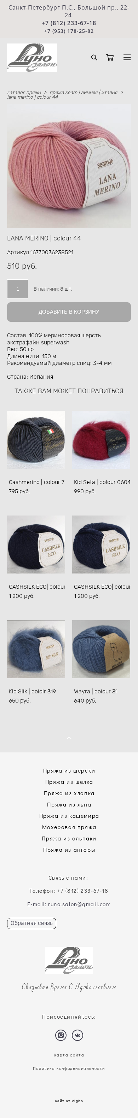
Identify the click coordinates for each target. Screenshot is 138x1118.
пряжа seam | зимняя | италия (83, 92)
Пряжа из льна (69, 804)
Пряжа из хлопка (69, 793)
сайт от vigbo (69, 1101)
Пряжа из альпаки (69, 838)
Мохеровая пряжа (69, 827)
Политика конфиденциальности (69, 1068)
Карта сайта (69, 1055)
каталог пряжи (24, 92)
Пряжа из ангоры (69, 849)
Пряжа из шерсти (69, 770)
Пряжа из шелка (69, 781)
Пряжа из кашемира (69, 815)
